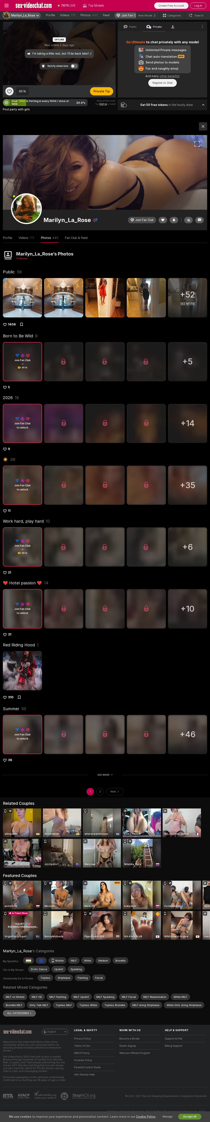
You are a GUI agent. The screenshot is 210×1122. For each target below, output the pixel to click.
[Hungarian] (28, 960)
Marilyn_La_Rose (17, 951)
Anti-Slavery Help (84, 1074)
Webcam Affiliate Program (134, 1053)
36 (10, 760)
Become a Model (129, 1038)
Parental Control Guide (87, 1067)
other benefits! (169, 76)
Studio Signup (127, 1045)
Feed (106, 15)
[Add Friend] (188, 220)
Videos (67, 15)
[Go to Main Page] (33, 5)
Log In (198, 5)
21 (9, 572)
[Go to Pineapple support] (64, 1096)
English (52, 1031)
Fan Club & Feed (76, 238)
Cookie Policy (145, 1116)
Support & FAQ (173, 1038)
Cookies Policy (83, 1060)
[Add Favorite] (9, 91)
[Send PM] (199, 220)
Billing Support (173, 1045)
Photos (89, 15)
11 (9, 511)
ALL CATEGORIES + (19, 1013)
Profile (50, 15)
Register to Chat (162, 82)
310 (11, 697)
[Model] (203, 126)
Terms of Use (82, 1045)
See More (103, 774)
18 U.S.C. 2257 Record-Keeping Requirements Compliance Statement (166, 1096)
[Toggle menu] (6, 5)
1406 (12, 324)
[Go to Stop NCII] (84, 1096)
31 (9, 634)
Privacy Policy (82, 1038)
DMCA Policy (82, 1053)
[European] (41, 960)
